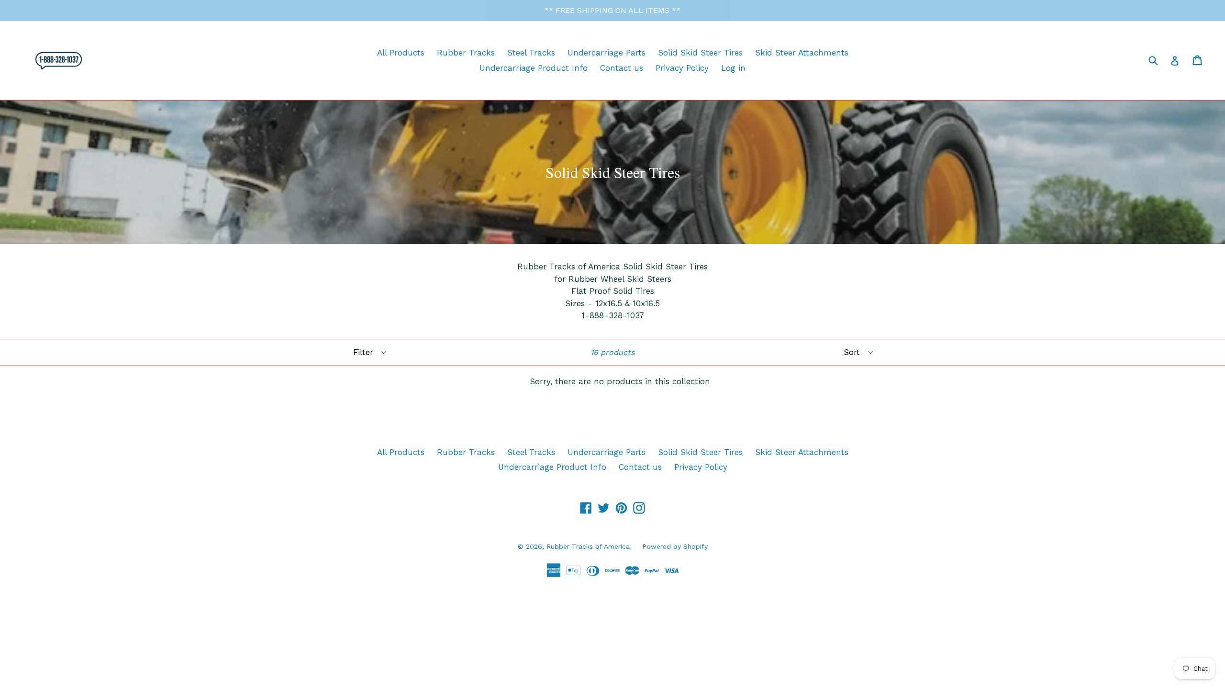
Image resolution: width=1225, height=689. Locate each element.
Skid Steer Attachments (801, 52)
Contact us (621, 68)
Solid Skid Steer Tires (700, 52)
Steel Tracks (531, 52)
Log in (733, 68)
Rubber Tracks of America (588, 546)
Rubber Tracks (466, 52)
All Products (400, 52)
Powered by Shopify (675, 546)
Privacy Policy (682, 68)
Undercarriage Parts (607, 52)
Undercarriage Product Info (533, 68)
